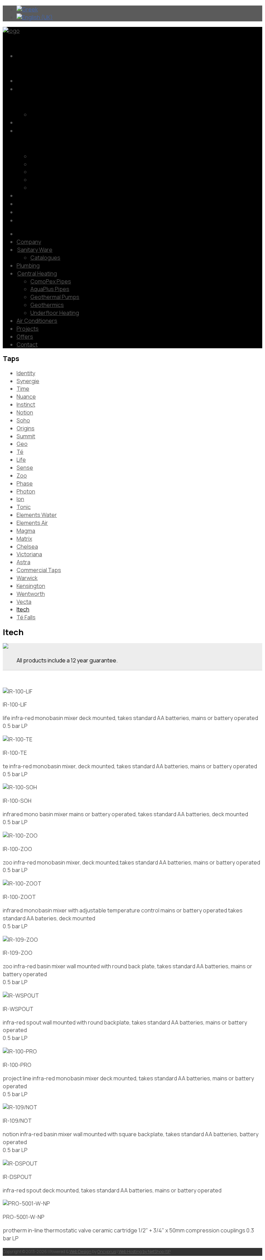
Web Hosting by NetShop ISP (144, 1251)
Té (20, 452)
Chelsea (27, 546)
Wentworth (31, 594)
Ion (20, 499)
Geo (22, 444)
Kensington (31, 586)
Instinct (26, 404)
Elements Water (37, 515)
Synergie (28, 381)
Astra (23, 562)
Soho (23, 420)
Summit (26, 436)
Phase (25, 483)
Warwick (27, 578)
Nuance (26, 396)
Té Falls (26, 617)
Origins (26, 428)
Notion (25, 412)
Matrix (24, 538)
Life (21, 459)
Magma (26, 530)
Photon (26, 491)
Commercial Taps (39, 570)
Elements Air (32, 523)
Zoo (22, 475)
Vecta (24, 602)
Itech (23, 609)
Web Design (80, 1251)
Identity (26, 373)
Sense (25, 467)
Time (23, 388)
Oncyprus (106, 1251)
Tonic (24, 507)
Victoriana (29, 554)
